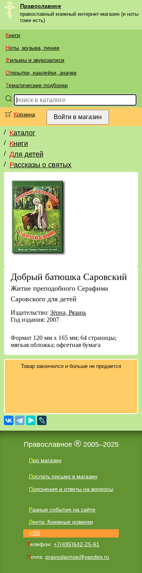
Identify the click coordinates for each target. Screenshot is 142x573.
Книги (13, 35)
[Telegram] (19, 420)
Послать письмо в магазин (63, 476)
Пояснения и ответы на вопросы (71, 489)
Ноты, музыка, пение (33, 48)
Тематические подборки (37, 85)
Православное (40, 6)
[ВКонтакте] (8, 420)
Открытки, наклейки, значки (41, 72)
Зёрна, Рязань (68, 312)
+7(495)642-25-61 (76, 544)
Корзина (24, 114)
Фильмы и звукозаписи (35, 60)
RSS (34, 533)
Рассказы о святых (40, 165)
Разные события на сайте (62, 509)
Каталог (22, 133)
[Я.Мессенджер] (31, 420)
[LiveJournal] (42, 420)
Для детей (26, 154)
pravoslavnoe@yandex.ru (77, 557)
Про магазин (45, 460)
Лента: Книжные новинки (61, 522)
